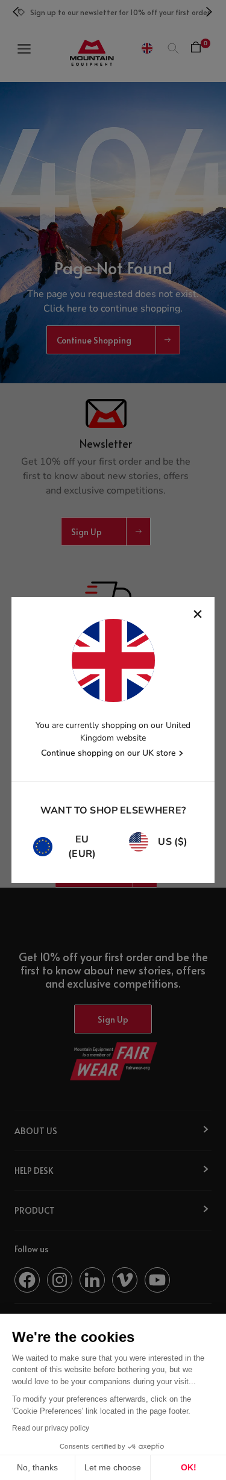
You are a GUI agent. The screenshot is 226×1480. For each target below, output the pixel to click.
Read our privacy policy (50, 1428)
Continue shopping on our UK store (108, 753)
